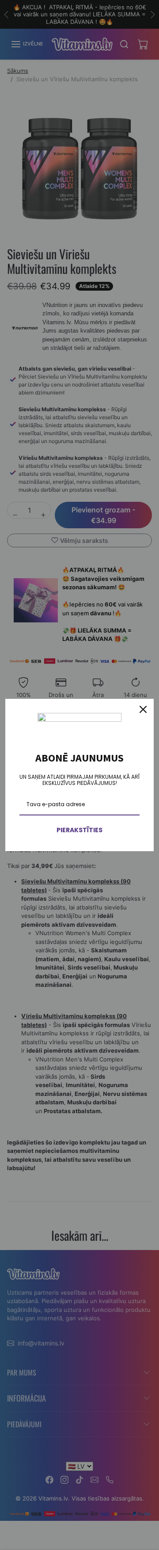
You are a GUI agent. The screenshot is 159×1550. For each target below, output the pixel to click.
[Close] (143, 709)
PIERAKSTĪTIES (79, 830)
